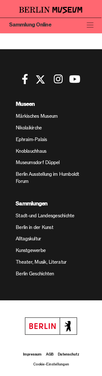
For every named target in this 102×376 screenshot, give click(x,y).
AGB (49, 354)
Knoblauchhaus (31, 151)
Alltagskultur (28, 238)
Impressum (32, 354)
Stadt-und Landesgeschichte (45, 215)
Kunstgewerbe (31, 250)
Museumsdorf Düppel (38, 162)
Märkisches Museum (37, 116)
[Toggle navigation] (90, 25)
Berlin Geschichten (35, 273)
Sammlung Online (30, 24)
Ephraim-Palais (31, 139)
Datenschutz (68, 354)
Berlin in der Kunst (34, 227)
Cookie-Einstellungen (51, 364)
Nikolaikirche (29, 128)
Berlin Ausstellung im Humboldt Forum (47, 178)
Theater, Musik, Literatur (41, 262)
